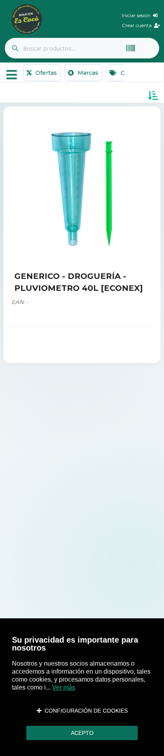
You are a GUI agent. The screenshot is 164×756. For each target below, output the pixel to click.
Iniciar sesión (137, 15)
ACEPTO (82, 733)
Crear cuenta (138, 25)
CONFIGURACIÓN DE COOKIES (84, 710)
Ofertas (45, 72)
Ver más (63, 687)
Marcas (87, 72)
